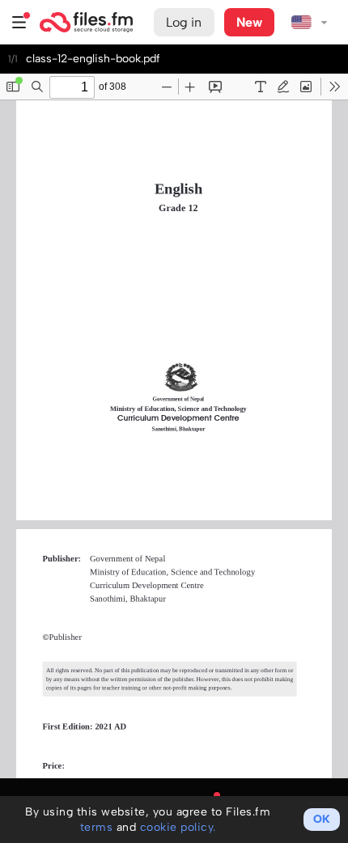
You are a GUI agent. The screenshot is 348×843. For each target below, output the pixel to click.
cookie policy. (178, 827)
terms (96, 827)
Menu (19, 22)
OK (321, 819)
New (249, 22)
